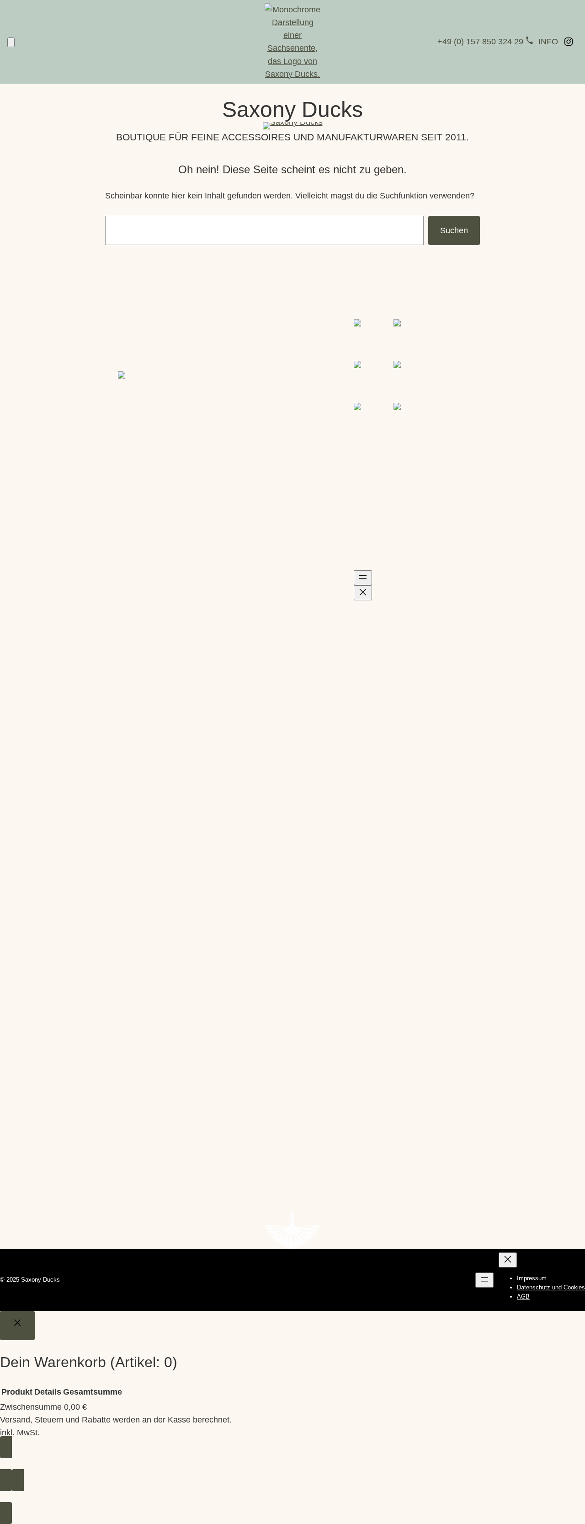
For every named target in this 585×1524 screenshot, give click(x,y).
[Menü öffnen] (363, 577)
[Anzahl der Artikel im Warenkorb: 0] (11, 42)
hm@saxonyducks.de (275, 351)
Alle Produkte (24, 431)
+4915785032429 (268, 338)
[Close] (17, 1325)
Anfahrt (131, 1067)
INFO (548, 41)
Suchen (454, 230)
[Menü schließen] (363, 592)
